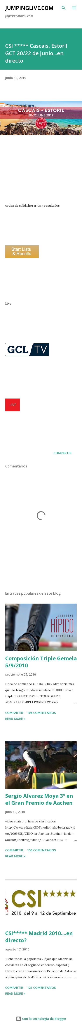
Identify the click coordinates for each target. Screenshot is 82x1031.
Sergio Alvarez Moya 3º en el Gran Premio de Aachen (39, 799)
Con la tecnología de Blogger (43, 1019)
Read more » (15, 719)
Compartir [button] (63, 453)
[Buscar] (63, 8)
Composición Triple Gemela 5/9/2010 (41, 662)
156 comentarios (41, 850)
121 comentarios (41, 987)
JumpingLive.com (29, 7)
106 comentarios (41, 713)
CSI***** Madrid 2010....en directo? (39, 936)
